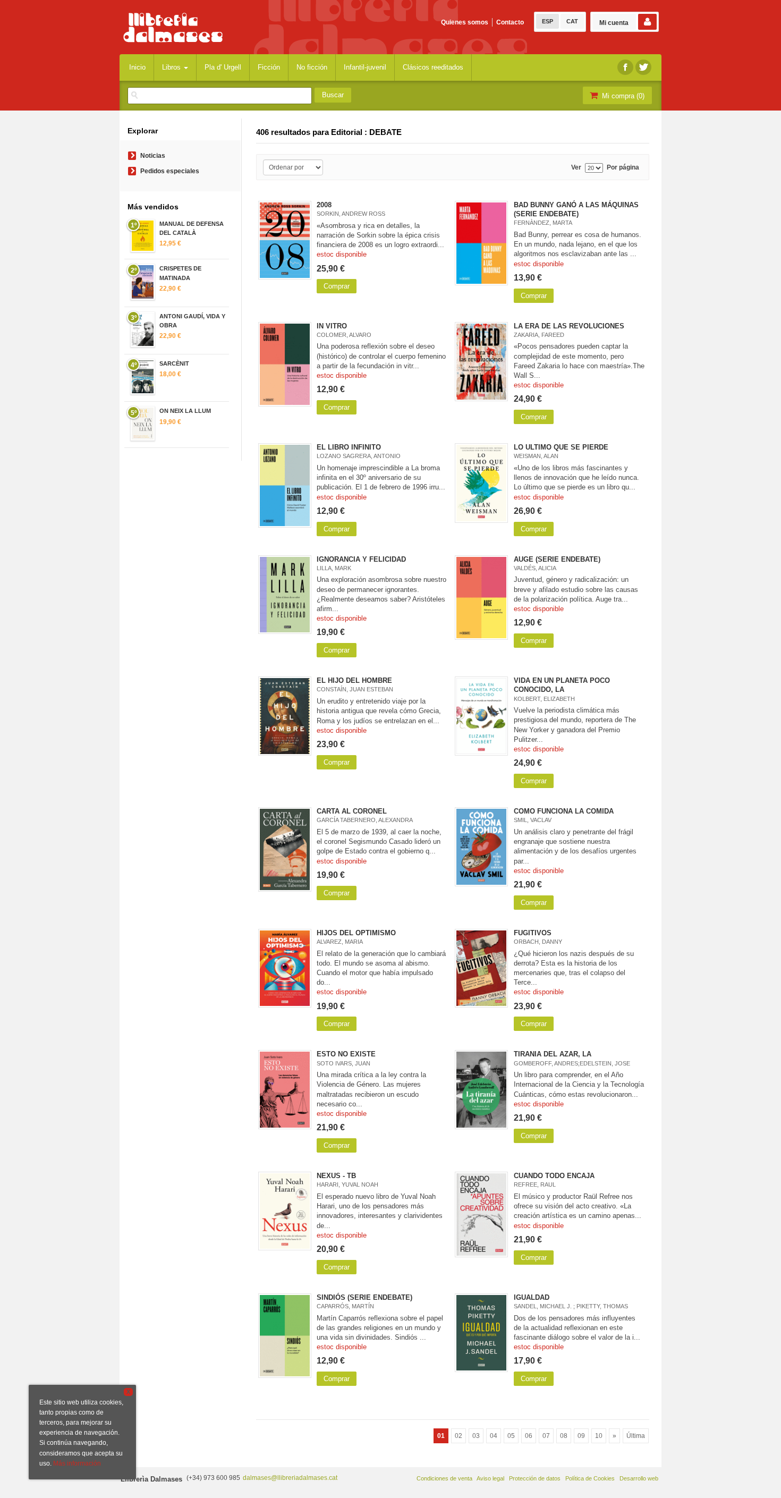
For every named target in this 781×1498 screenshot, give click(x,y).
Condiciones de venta (444, 1478)
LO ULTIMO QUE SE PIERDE (561, 447)
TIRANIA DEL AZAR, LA (552, 1054)
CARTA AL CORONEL (352, 811)
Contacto (510, 22)
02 (458, 1436)
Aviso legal (490, 1478)
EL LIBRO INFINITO (349, 447)
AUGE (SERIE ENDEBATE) (557, 559)
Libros (172, 67)
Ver (576, 168)
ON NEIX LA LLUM (185, 411)
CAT (572, 21)
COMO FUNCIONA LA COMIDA (564, 811)
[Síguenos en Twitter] (643, 67)
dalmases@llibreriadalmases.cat (290, 1478)
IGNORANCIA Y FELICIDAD (361, 559)
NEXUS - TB (336, 1176)
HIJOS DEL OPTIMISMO (356, 933)
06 (528, 1436)
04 (493, 1436)
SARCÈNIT (174, 363)
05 (511, 1436)
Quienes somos (464, 22)
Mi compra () (622, 96)
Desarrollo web (638, 1478)
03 (476, 1436)
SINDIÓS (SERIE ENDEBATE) (364, 1297)
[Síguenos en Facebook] (625, 67)
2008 (324, 205)
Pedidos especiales (169, 171)
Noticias (152, 155)
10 (598, 1436)
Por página (623, 168)
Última (635, 1436)
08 (563, 1436)
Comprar (337, 286)
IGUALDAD (531, 1297)
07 (546, 1436)
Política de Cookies (590, 1478)
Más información (77, 1463)
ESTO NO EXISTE (346, 1054)
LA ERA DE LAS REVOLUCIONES (569, 326)
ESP (547, 21)
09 (581, 1436)
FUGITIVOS (532, 933)
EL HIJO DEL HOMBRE (354, 680)
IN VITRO (332, 326)
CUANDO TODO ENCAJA (554, 1176)
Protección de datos (535, 1478)
